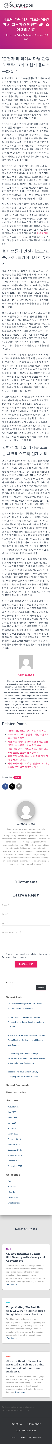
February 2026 (14, 1139)
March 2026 (13, 1134)
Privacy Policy (34, 1424)
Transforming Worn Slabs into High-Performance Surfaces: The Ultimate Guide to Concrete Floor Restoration (26, 1058)
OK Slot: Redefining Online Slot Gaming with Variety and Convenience (25, 1257)
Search (9, 983)
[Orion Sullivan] (26, 810)
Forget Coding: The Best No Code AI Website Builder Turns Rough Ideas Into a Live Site (26, 1022)
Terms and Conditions (26, 1431)
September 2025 (15, 1166)
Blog (17, 777)
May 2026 (12, 1123)
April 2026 (12, 1128)
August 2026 (13, 1107)
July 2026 (12, 1112)
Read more (12, 1284)
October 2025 (14, 1161)
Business (12, 1186)
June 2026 (12, 1117)
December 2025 (15, 1150)
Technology (13, 1197)
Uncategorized (14, 1203)
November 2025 (15, 1155)
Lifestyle (11, 1192)
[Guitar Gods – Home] (19, 4)
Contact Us (17, 1424)
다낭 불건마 (42, 233)
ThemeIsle (36, 1437)
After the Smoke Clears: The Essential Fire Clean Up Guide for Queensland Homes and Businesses (26, 1040)
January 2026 (14, 1144)
